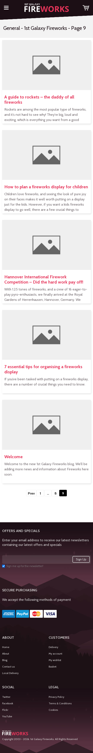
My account (55, 653)
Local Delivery (10, 673)
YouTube (7, 716)
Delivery (53, 647)
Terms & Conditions (60, 703)
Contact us (8, 666)
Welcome (13, 456)
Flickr (5, 709)
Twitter (6, 696)
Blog (4, 660)
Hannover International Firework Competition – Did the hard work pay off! (43, 279)
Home (5, 647)
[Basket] (86, 9)
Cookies (53, 709)
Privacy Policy (56, 696)
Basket (52, 666)
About (5, 653)
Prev (31, 493)
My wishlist (55, 660)
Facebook (7, 703)
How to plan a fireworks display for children (46, 186)
